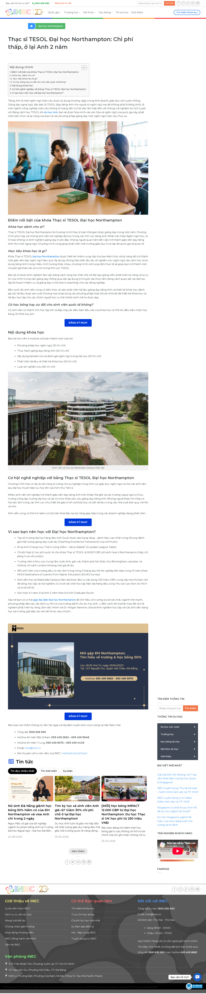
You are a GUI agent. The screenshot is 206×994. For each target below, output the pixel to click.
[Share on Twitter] (72, 862)
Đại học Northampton (50, 26)
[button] (197, 977)
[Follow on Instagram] (183, 3)
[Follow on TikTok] (188, 3)
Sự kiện (68, 771)
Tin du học (122, 12)
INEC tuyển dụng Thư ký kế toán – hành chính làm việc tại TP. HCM (177, 790)
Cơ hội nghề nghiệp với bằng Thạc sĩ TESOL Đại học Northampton (49, 89)
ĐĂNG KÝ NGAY (78, 322)
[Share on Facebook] (67, 862)
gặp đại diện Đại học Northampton (54, 599)
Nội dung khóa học (22, 85)
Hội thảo (88, 12)
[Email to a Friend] (78, 862)
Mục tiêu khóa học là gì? (25, 78)
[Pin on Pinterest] (83, 862)
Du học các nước (178, 727)
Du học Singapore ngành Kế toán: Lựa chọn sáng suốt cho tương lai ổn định (175, 821)
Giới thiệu (137, 12)
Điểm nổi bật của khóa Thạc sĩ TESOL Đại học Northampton (45, 72)
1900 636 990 (42, 3)
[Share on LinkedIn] (89, 862)
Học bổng (105, 12)
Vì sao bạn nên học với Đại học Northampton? (37, 93)
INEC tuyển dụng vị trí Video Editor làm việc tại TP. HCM (174, 799)
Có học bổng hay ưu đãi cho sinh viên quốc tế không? (39, 82)
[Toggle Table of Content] (82, 67)
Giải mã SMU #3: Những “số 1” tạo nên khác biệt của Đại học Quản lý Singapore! (177, 778)
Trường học (71, 12)
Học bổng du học (178, 741)
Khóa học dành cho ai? (23, 75)
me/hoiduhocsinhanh (74, 753)
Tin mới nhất (49, 771)
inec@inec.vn (33, 748)
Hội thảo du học (178, 749)
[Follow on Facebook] (178, 3)
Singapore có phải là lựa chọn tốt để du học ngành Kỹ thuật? (177, 809)
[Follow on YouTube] (198, 3)
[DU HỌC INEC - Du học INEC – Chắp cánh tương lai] (24, 12)
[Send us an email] (193, 3)
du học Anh (51, 112)
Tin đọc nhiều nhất (22, 771)
